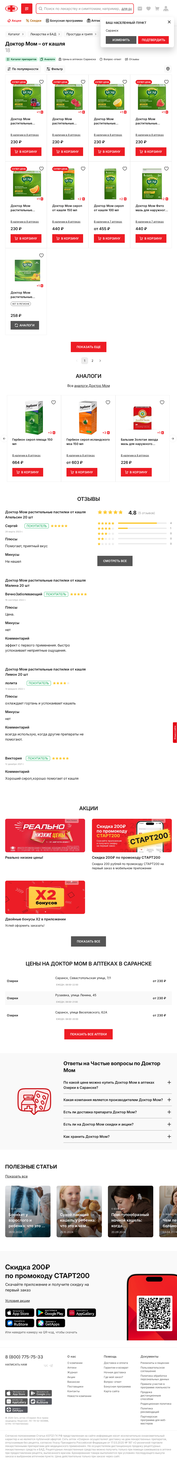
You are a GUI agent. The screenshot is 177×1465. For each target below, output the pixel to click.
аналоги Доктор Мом (92, 385)
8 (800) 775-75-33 (24, 1357)
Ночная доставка (115, 1372)
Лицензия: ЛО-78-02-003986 (32, 1420)
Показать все (16, 1176)
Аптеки (96, 20)
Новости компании (79, 1396)
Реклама (71, 820)
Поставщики (75, 1386)
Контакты (73, 1391)
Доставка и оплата (116, 1362)
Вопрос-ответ (113, 1381)
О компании (74, 1362)
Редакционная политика (156, 1403)
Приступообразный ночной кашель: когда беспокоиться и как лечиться (130, 1220)
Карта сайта (111, 1391)
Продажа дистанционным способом (151, 1395)
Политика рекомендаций (150, 1410)
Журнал (72, 1372)
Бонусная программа (66, 20)
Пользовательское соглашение (153, 1369)
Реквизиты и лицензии (155, 1362)
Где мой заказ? (113, 1377)
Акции (16, 20)
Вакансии (73, 1381)
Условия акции (17, 1300)
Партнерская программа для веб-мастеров (153, 1420)
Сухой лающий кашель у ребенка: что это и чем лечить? (78, 1220)
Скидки (35, 20)
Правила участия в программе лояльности (155, 1385)
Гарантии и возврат (116, 1367)
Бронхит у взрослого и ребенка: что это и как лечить (26, 1220)
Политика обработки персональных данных (155, 1377)
